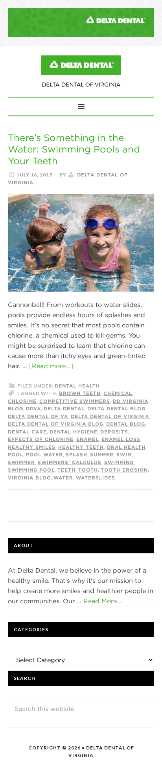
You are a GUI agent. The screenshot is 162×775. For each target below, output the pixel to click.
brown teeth (80, 393)
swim (124, 454)
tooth (88, 469)
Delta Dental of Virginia (110, 416)
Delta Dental (64, 408)
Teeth (66, 469)
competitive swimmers (74, 401)
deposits (114, 431)
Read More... (102, 601)
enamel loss (120, 439)
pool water (44, 454)
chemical (117, 393)
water (63, 477)
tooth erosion (124, 469)
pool (15, 454)
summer (102, 454)
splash (76, 454)
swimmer (21, 462)
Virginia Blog (29, 477)
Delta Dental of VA (38, 416)
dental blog (125, 424)
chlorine (22, 401)
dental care (27, 431)
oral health (126, 447)
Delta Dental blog (116, 408)
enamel (87, 439)
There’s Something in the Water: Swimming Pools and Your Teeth (74, 149)
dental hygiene (74, 431)
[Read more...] (51, 366)
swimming (119, 462)
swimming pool (31, 469)
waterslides (95, 477)
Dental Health (77, 385)
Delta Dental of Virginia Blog (81, 71)
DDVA (33, 408)
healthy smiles (31, 447)
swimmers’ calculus (69, 462)
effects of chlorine (41, 439)
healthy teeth (81, 447)
